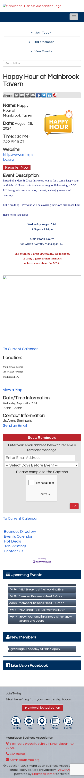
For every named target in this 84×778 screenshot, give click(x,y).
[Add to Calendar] (27, 95)
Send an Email (15, 426)
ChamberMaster (43, 773)
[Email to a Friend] (22, 95)
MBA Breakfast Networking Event (43, 588)
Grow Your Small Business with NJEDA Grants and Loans (45, 617)
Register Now (17, 167)
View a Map (12, 390)
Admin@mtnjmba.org (24, 759)
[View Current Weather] (32, 95)
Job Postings (15, 546)
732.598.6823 (18, 753)
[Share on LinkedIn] (49, 95)
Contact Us (13, 551)
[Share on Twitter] (43, 95)
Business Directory (20, 532)
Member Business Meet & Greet (41, 595)
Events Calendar (18, 536)
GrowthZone (65, 769)
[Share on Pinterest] (54, 95)
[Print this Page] (16, 95)
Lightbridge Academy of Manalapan (34, 649)
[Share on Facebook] (38, 95)
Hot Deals (12, 541)
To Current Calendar (20, 349)
